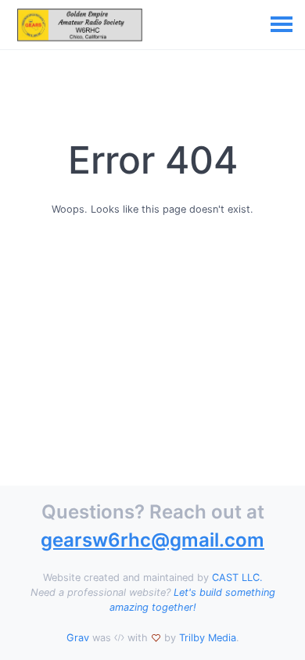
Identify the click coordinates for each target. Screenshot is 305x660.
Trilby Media (207, 638)
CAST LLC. (237, 577)
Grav (77, 638)
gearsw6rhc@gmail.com (152, 540)
